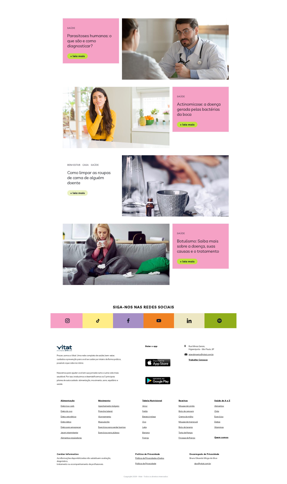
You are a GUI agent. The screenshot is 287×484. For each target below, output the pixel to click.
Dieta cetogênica (68, 416)
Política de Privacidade (145, 463)
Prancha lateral (105, 411)
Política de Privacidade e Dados (149, 458)
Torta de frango (186, 432)
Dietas (217, 421)
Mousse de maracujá (188, 421)
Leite (144, 427)
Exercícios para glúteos (108, 432)
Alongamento (104, 416)
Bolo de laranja (186, 427)
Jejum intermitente (69, 432)
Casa (86, 164)
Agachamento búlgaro (108, 406)
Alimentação (68, 400)
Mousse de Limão (187, 406)
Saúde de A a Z (222, 400)
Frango (145, 437)
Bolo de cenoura (186, 411)
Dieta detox (66, 421)
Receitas (183, 400)
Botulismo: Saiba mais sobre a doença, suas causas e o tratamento (198, 246)
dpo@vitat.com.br (202, 463)
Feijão (145, 411)
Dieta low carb (67, 406)
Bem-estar (73, 164)
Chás (216, 411)
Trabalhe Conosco (198, 359)
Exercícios (218, 416)
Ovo (144, 421)
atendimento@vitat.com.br (201, 354)
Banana (146, 432)
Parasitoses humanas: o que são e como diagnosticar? (89, 40)
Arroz (144, 406)
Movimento (104, 400)
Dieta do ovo (66, 411)
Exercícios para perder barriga (112, 427)
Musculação (104, 421)
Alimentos (219, 406)
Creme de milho (186, 416)
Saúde (71, 27)
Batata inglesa (149, 416)
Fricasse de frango (187, 437)
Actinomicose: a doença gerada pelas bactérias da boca (199, 109)
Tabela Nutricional (152, 400)
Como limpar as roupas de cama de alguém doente (89, 177)
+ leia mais (77, 56)
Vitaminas (219, 427)
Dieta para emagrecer (71, 427)
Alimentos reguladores (71, 437)
